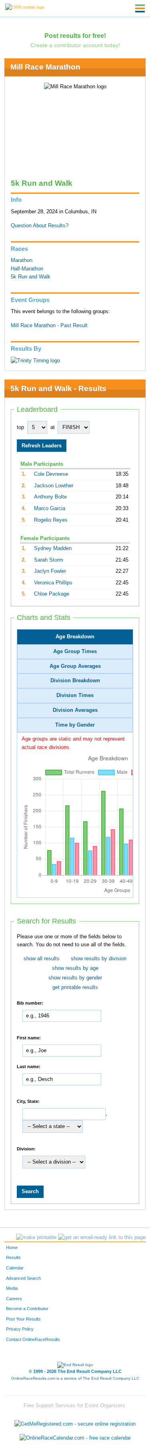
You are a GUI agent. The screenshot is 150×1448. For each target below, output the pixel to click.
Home (12, 1247)
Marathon (21, 260)
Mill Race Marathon (45, 67)
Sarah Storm (48, 560)
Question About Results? (39, 225)
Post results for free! (75, 35)
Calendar (15, 1267)
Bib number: (30, 1003)
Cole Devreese (51, 474)
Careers (14, 1298)
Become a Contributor (27, 1308)
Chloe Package (51, 594)
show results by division (98, 958)
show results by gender (75, 978)
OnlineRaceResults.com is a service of (75, 1378)
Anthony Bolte (50, 497)
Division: (26, 1148)
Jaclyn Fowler (50, 571)
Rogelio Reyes (51, 520)
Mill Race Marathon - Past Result (49, 325)
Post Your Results (23, 1319)
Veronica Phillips (53, 583)
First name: (29, 1037)
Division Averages (75, 710)
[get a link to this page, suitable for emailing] (102, 1237)
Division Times (75, 695)
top (20, 427)
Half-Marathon (27, 269)
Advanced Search (23, 1278)
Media (12, 1288)
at (52, 427)
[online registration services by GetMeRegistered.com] (75, 1422)
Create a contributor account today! (75, 45)
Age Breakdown (75, 637)
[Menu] (140, 8)
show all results (42, 958)
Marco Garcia (49, 508)
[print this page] (36, 1237)
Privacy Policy (20, 1329)
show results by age (75, 968)
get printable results (75, 987)
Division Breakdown (75, 680)
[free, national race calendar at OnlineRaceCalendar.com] (75, 1438)
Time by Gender (75, 725)
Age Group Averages (75, 666)
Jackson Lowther (53, 486)
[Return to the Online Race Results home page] (24, 6)
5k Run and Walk (30, 277)
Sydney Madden (53, 548)
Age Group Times (75, 651)
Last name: (28, 1066)
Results (13, 1257)
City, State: (28, 1101)
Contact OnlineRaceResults (33, 1339)
